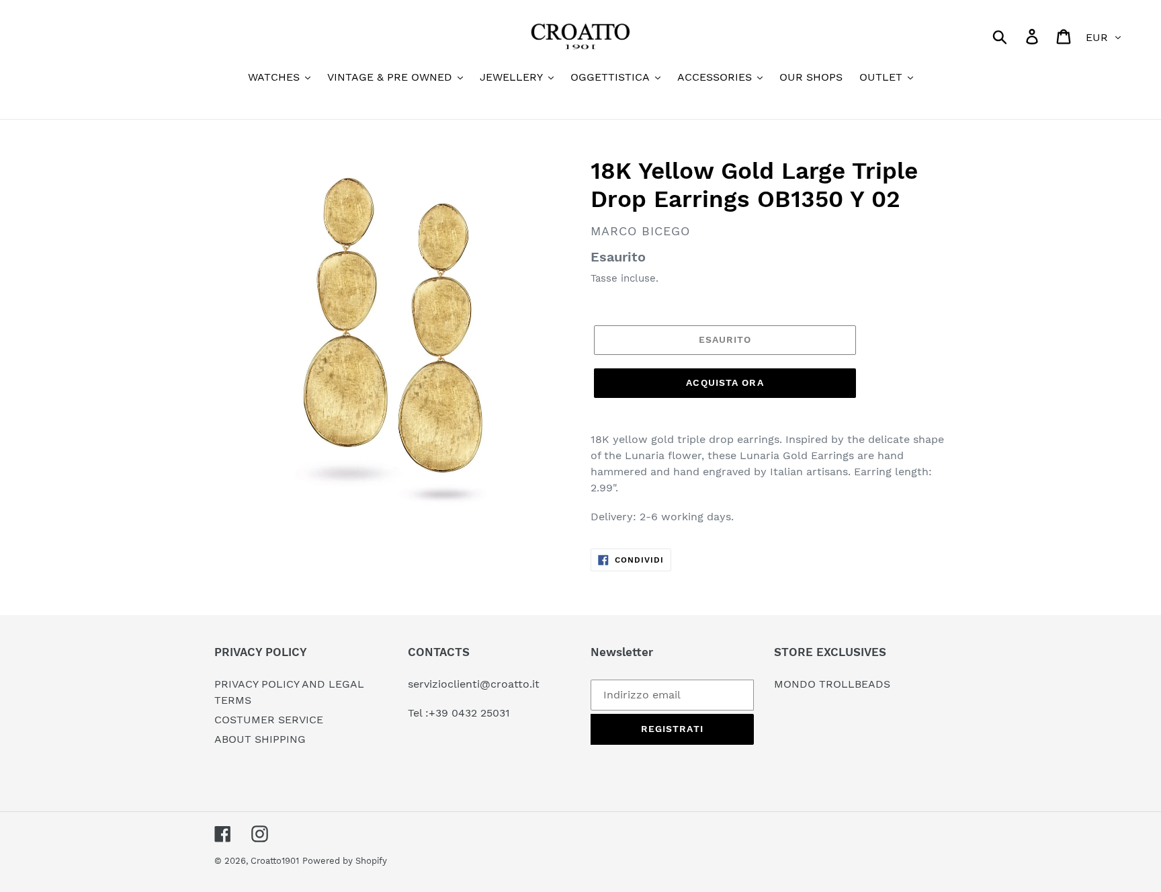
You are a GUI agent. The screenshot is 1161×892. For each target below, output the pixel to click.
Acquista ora (724, 382)
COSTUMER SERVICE (268, 719)
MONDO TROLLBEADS (832, 684)
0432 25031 (481, 712)
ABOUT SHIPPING (260, 739)
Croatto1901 (275, 861)
